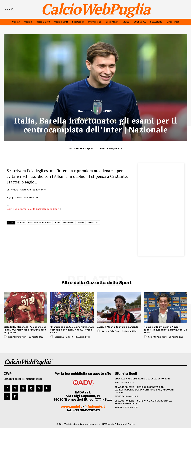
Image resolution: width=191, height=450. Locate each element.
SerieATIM (93, 222)
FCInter (21, 222)
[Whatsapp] (39, 388)
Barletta (119, 396)
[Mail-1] (7, 396)
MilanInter (68, 222)
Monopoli (119, 407)
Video (117, 382)
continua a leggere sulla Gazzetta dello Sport (33, 208)
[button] (9, 9)
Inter (57, 222)
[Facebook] (7, 388)
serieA (81, 222)
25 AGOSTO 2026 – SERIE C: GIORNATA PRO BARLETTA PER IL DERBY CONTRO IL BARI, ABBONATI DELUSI (144, 390)
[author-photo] (5, 336)
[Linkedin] (47, 388)
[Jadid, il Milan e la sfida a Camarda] (119, 307)
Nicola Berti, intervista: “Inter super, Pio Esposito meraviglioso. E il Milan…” (165, 329)
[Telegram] (31, 388)
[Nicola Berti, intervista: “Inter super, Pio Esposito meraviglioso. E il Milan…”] (165, 307)
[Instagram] (23, 388)
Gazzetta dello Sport (95, 111)
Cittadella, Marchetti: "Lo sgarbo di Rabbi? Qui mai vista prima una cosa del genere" (25, 329)
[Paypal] (15, 396)
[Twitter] (15, 388)
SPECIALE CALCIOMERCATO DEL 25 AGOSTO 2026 (142, 378)
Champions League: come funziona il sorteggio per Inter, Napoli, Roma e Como (72, 329)
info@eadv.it (95, 407)
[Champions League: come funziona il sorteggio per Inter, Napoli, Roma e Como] (72, 307)
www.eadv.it (71, 407)
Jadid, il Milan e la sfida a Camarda (117, 326)
